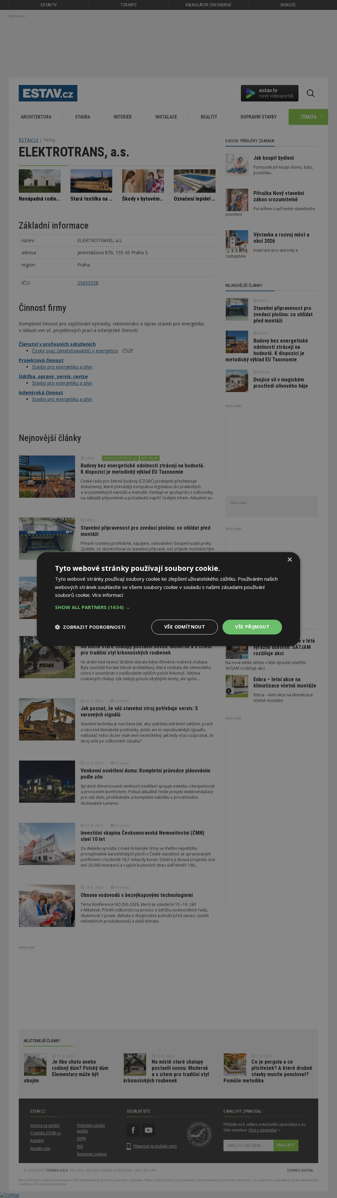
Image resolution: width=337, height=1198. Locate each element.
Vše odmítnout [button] (184, 627)
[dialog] (168, 599)
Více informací (107, 595)
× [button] (289, 559)
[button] (168, 607)
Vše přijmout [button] (252, 627)
